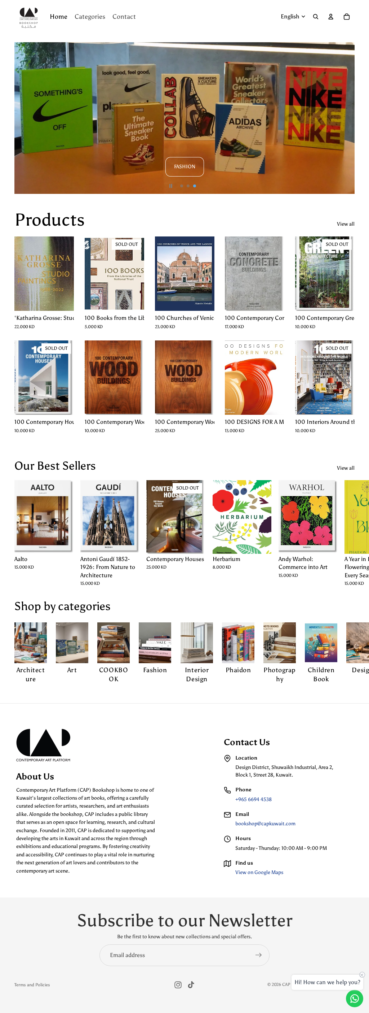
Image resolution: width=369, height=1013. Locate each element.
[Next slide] (346, 118)
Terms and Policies (32, 984)
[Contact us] (354, 998)
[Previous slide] (23, 118)
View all (346, 224)
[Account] (331, 17)
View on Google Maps (259, 872)
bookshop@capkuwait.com (265, 824)
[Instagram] (178, 985)
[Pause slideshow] (170, 186)
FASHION (184, 167)
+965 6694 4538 (253, 799)
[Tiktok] (191, 985)
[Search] (316, 17)
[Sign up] (258, 955)
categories (84, 606)
